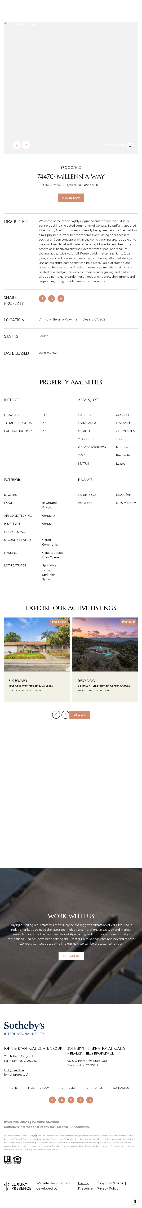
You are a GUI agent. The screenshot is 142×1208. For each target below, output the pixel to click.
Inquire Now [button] (71, 197)
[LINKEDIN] (61, 1100)
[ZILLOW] (71, 1100)
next (26, 145)
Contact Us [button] (71, 956)
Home (13, 1087)
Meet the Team (38, 1087)
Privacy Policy (107, 1188)
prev (17, 145)
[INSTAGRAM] (52, 1100)
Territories (94, 1087)
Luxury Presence (85, 1185)
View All (80, 715)
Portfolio (67, 1087)
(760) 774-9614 (14, 1070)
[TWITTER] (80, 1100)
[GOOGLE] (89, 1100)
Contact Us (121, 1087)
